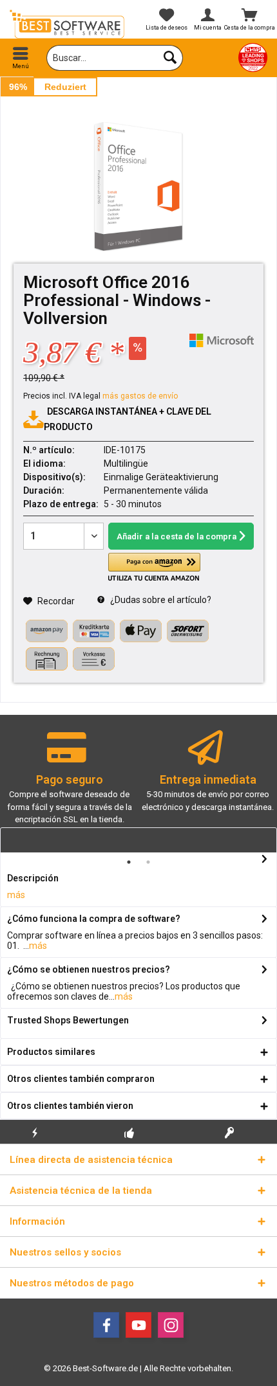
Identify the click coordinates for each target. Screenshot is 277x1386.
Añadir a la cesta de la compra (176, 536)
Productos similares (51, 1052)
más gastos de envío (140, 396)
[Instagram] (171, 1325)
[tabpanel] (69, 783)
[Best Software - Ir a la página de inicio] (69, 24)
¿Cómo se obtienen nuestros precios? (88, 969)
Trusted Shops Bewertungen (68, 1020)
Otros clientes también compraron (81, 1079)
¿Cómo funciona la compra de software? (93, 919)
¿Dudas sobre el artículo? (159, 600)
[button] (154, 567)
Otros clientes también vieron (70, 1106)
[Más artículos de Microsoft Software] (221, 340)
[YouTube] (138, 1325)
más (16, 895)
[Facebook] (106, 1325)
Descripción (33, 878)
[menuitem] (21, 58)
